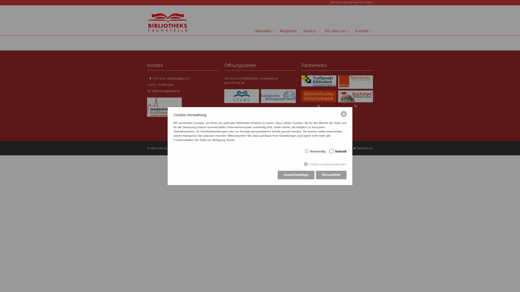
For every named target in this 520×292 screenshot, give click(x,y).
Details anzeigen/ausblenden (328, 164)
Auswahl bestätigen (296, 174)
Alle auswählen (331, 174)
